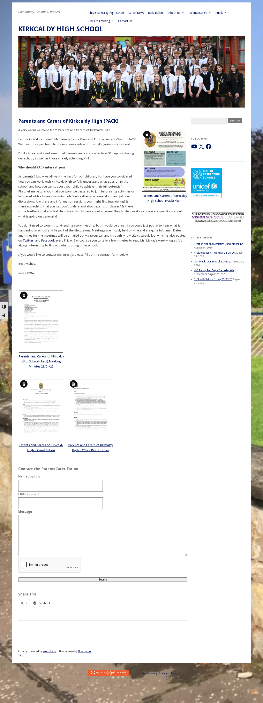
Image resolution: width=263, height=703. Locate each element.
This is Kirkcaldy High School (106, 12)
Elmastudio (84, 651)
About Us (174, 12)
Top (20, 655)
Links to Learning (99, 21)
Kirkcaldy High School (60, 29)
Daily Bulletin (156, 12)
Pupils (219, 12)
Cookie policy (149, 673)
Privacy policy (167, 673)
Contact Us (125, 21)
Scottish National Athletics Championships (218, 243)
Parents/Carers (197, 12)
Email (28, 494)
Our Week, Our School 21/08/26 (212, 261)
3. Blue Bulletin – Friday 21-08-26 (213, 279)
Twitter (28, 240)
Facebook (48, 240)
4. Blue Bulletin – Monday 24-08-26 (214, 252)
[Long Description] (164, 190)
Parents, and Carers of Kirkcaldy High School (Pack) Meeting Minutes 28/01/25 (41, 361)
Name (29, 476)
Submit (102, 579)
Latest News (136, 12)
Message (25, 512)
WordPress (49, 651)
